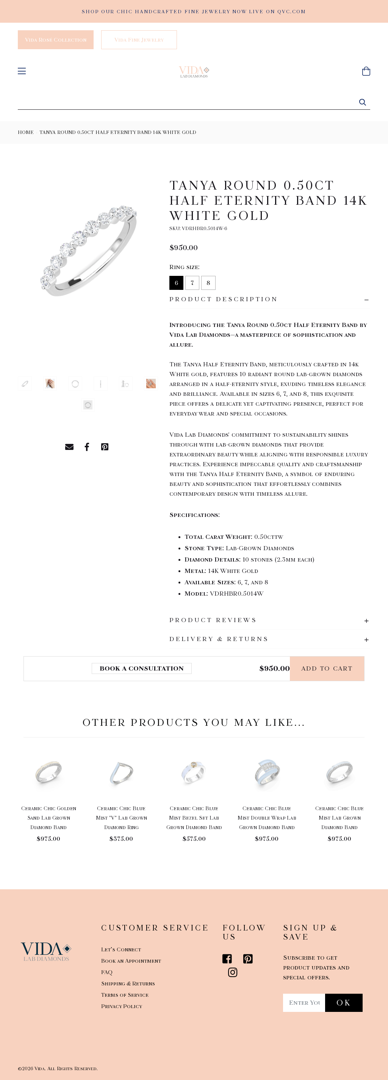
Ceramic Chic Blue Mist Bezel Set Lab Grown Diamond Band (194, 818)
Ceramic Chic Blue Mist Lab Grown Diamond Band (339, 818)
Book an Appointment (131, 961)
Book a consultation (142, 668)
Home (26, 132)
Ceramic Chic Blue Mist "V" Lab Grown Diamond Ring (121, 818)
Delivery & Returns (219, 639)
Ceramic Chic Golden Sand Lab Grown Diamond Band (48, 818)
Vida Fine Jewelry (139, 40)
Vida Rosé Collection (55, 40)
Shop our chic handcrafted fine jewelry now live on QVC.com (194, 11)
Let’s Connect (121, 949)
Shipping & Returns (128, 983)
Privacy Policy (121, 1006)
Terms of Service (125, 995)
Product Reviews (213, 620)
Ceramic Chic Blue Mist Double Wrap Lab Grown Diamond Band (267, 818)
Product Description (223, 299)
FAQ (107, 972)
